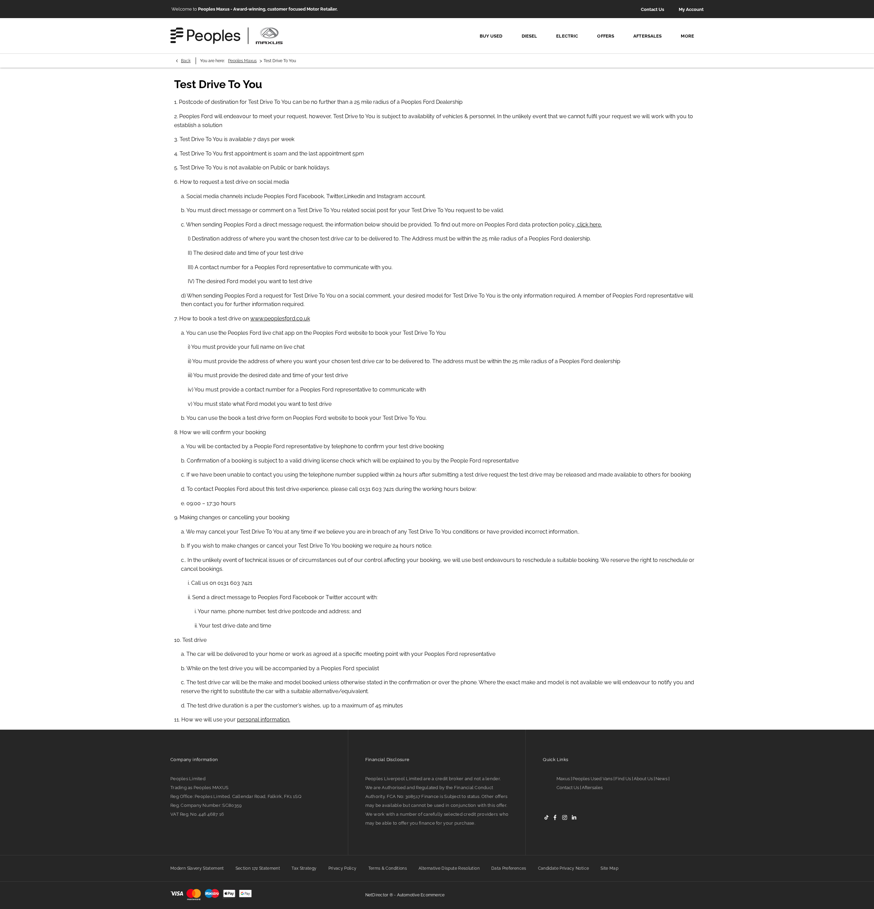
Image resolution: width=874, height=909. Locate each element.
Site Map (609, 868)
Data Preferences (508, 868)
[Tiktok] (546, 817)
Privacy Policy (342, 868)
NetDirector (377, 895)
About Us (643, 778)
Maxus (563, 778)
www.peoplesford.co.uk (280, 318)
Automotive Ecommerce (421, 895)
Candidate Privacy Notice (563, 868)
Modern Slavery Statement (197, 868)
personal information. (263, 719)
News (661, 778)
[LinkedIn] (574, 817)
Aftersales (592, 787)
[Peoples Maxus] (226, 35)
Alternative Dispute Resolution (449, 868)
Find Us (623, 778)
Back (186, 60)
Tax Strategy (304, 868)
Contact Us (567, 787)
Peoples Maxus (242, 60)
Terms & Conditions (387, 868)
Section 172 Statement (258, 868)
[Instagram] (564, 817)
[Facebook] (555, 817)
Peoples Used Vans (592, 778)
